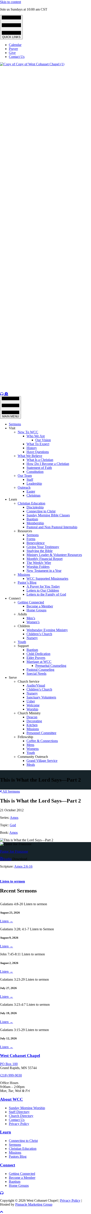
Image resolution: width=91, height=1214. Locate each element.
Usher (31, 701)
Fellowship (25, 737)
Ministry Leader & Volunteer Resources (54, 555)
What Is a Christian (40, 460)
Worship (32, 709)
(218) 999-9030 (11, 1075)
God (13, 825)
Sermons (15, 424)
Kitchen (32, 725)
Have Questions (38, 452)
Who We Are (36, 436)
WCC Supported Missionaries (47, 578)
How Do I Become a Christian (48, 464)
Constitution (35, 472)
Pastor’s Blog (27, 582)
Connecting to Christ (41, 511)
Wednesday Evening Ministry (47, 630)
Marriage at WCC (39, 662)
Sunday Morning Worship (27, 1108)
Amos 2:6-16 (23, 866)
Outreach (24, 487)
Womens (33, 749)
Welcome (33, 705)
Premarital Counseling (50, 665)
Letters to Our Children (43, 590)
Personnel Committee (41, 733)
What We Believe (30, 456)
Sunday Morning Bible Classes (48, 515)
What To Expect (38, 444)
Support (23, 646)
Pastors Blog (18, 1156)
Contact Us (17, 57)
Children (24, 626)
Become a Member (40, 606)
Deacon (32, 717)
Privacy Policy (19, 1124)
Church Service (28, 681)
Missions (24, 574)
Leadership (34, 483)
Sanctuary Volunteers (41, 697)
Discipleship (35, 507)
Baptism (32, 519)
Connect (15, 598)
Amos (14, 817)
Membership (35, 523)
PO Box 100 (9, 1064)
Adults (22, 614)
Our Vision (43, 440)
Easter (31, 491)
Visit (12, 428)
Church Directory (21, 1116)
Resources (25, 531)
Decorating (34, 721)
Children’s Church (39, 634)
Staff (30, 479)
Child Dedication (38, 654)
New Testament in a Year (44, 570)
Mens (30, 745)
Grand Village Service (42, 760)
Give (12, 53)
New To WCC (28, 432)
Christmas (33, 495)
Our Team (25, 475)
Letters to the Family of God (46, 594)
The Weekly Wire (39, 563)
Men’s (31, 618)
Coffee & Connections (42, 741)
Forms (31, 539)
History (32, 448)
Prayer (13, 49)
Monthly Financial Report (45, 559)
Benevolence (36, 543)
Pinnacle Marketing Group (33, 1204)
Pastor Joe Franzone (14, 851)
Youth (22, 642)
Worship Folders (38, 567)
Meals (31, 764)
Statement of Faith (39, 468)
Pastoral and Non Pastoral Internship (52, 527)
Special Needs (36, 673)
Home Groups (36, 610)
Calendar (15, 45)
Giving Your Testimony (43, 547)
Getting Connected (31, 602)
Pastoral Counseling (40, 669)
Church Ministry (29, 713)
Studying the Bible (40, 551)
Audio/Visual (36, 685)
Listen (6, 921)
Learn (13, 499)
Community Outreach (33, 757)
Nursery (32, 638)
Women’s (33, 622)
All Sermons (11, 791)
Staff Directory (19, 1112)
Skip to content (10, 2)
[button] (1, 1212)
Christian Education (31, 503)
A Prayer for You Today (43, 586)
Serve (13, 677)
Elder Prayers (36, 658)
